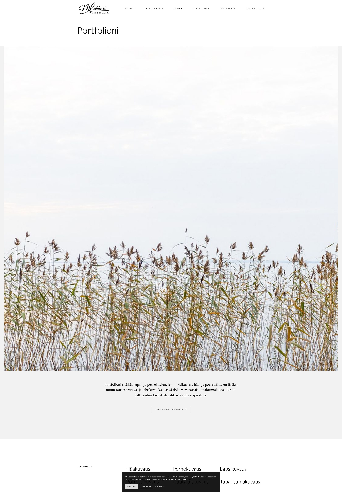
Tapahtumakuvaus (240, 481)
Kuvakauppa (227, 8)
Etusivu (130, 8)
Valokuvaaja (155, 8)
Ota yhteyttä (255, 8)
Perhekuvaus (187, 468)
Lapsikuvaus (233, 468)
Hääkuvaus (138, 468)
